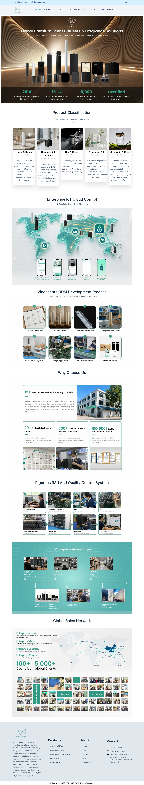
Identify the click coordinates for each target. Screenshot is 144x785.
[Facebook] (118, 2)
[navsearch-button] (130, 9)
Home (38, 10)
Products (49, 10)
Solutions (65, 10)
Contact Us (89, 10)
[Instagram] (122, 2)
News (77, 10)
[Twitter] (130, 2)
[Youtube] (126, 2)
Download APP (106, 10)
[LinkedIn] (114, 2)
